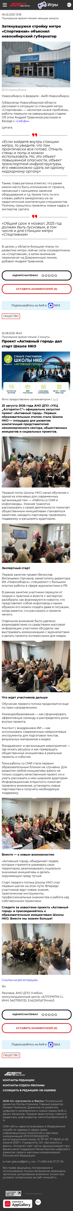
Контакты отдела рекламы (23, 1085)
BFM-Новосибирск (14, 89)
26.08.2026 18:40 (12, 333)
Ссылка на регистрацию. (20, 980)
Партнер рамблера (33, 1194)
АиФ (55, 399)
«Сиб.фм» (22, 121)
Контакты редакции (18, 1080)
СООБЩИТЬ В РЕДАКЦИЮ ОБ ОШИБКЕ (29, 1090)
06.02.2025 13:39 (11, 14)
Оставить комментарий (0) (36, 289)
